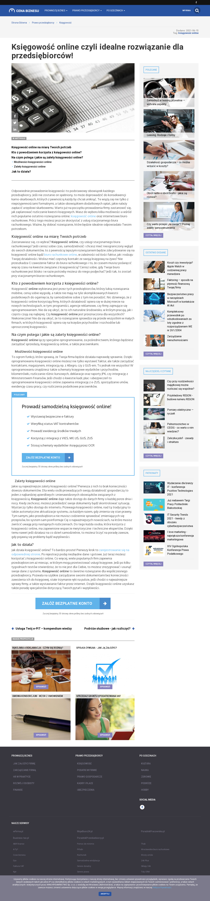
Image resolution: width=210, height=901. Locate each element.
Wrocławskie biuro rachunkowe (155, 849)
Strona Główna (19, 22)
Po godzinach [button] (115, 10)
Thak (143, 844)
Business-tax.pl (21, 838)
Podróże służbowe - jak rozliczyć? (107, 628)
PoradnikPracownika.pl (153, 831)
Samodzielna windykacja (88, 860)
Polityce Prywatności (162, 887)
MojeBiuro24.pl (85, 831)
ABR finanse (18, 844)
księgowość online (83, 216)
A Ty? (15, 849)
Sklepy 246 (146, 866)
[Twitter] (14, 122)
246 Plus (145, 860)
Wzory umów (147, 855)
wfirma (186, 10)
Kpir (14, 872)
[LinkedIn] (14, 129)
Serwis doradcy (84, 866)
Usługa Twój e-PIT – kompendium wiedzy (44, 628)
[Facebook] (14, 116)
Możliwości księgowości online (33, 162)
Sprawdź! (41, 687)
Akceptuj (105, 894)
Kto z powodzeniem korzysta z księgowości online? (46, 152)
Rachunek (81, 855)
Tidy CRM (145, 872)
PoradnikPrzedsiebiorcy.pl (90, 838)
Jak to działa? (21, 171)
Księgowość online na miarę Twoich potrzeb (41, 147)
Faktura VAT (18, 866)
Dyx (14, 860)
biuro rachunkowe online (60, 254)
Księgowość (65, 22)
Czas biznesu (19, 855)
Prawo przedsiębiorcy (43, 22)
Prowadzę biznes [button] (55, 10)
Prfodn (80, 849)
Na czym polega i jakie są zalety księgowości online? (47, 157)
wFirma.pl (18, 831)
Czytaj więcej (153, 235)
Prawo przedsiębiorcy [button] (86, 10)
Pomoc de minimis (85, 844)
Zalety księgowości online (30, 166)
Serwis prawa (83, 872)
